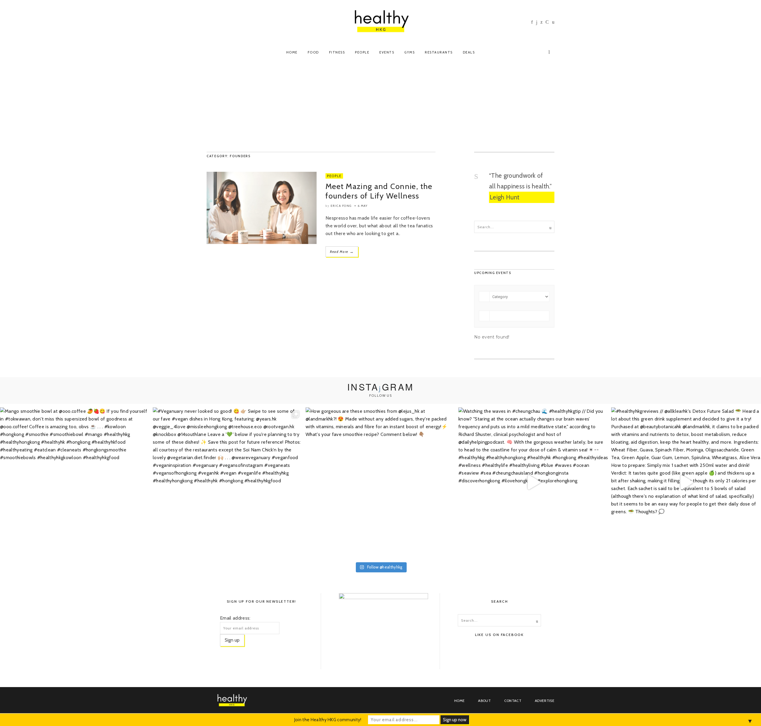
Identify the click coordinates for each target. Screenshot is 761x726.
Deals (469, 52)
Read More (342, 251)
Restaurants (439, 52)
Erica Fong (341, 206)
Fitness (337, 52)
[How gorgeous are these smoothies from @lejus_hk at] (380, 482)
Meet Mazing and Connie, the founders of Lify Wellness (379, 191)
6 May (363, 206)
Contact (512, 700)
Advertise (544, 700)
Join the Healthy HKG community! (327, 719)
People (362, 52)
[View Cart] (550, 51)
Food (313, 52)
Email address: (235, 618)
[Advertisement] (380, 107)
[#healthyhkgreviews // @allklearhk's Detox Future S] (686, 482)
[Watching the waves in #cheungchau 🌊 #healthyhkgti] (533, 482)
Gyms (409, 52)
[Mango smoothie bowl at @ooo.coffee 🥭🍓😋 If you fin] (75, 482)
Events (386, 52)
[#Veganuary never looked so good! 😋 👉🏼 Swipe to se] (228, 482)
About (484, 700)
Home (292, 52)
